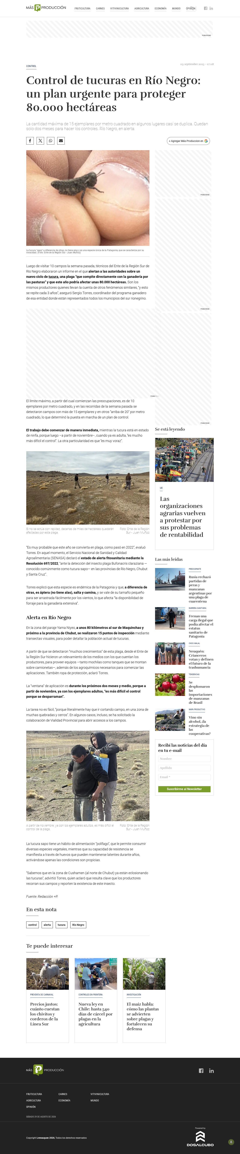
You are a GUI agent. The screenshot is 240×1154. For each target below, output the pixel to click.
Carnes (100, 8)
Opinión (31, 1107)
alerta (47, 924)
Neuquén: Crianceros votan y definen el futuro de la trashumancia (201, 659)
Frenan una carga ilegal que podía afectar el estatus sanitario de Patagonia (201, 626)
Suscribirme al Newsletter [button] (184, 789)
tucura (53, 277)
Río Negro (78, 924)
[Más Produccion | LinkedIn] (211, 8)
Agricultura (141, 8)
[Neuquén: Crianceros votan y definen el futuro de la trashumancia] (170, 653)
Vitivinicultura (119, 8)
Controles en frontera (91, 994)
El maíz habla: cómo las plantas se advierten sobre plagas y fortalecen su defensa (143, 1016)
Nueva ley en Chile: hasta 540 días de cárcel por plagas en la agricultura (95, 1014)
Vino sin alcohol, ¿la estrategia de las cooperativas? (200, 725)
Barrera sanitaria (197, 608)
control (31, 66)
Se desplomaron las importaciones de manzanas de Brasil (200, 692)
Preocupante (195, 569)
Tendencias (194, 674)
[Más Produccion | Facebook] (205, 8)
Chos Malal (194, 643)
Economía (160, 8)
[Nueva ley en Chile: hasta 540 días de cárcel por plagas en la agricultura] (96, 974)
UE (161, 487)
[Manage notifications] (231, 1142)
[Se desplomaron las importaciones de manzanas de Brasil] (170, 684)
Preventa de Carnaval (41, 994)
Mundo (176, 8)
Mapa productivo (197, 709)
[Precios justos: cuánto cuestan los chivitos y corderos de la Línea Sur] (47, 974)
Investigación (134, 994)
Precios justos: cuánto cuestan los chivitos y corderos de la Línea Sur (44, 1014)
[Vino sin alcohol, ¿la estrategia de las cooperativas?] (170, 719)
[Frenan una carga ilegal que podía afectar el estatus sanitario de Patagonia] (170, 618)
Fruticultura (82, 8)
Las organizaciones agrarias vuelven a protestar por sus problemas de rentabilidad (183, 516)
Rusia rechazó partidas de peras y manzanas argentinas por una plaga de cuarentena (200, 589)
